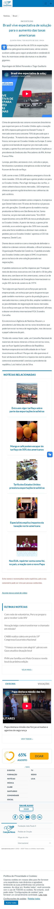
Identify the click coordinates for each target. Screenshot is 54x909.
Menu (45, 3)
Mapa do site (23, 837)
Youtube (27, 817)
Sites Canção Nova (50, 3)
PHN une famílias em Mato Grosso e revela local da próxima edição (25, 660)
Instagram (33, 817)
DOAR (26, 809)
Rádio (34, 774)
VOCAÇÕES (43, 684)
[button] (4, 47)
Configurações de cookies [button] (14, 898)
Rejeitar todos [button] (34, 898)
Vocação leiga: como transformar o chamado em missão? (26, 627)
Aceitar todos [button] (11, 902)
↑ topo (27, 767)
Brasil (15, 16)
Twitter (21, 817)
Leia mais (42, 894)
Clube (9, 787)
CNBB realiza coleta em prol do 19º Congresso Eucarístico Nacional (22, 638)
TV (32, 770)
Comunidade (13, 795)
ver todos (27, 739)
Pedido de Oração (25, 832)
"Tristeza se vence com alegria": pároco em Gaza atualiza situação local (25, 649)
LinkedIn (39, 817)
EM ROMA (10, 684)
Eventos (11, 770)
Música (10, 783)
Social (10, 799)
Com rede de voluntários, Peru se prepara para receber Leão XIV (25, 616)
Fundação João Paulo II (27, 826)
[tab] (10, 683)
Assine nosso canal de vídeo (14, 593)
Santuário (12, 791)
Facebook (15, 817)
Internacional (23, 843)
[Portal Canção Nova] (7, 3)
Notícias (6, 16)
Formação (12, 774)
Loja (33, 779)
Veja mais (27, 670)
